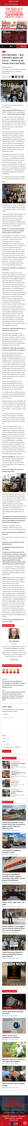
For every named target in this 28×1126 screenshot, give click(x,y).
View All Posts (14, 659)
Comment (5, 714)
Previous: (13, 683)
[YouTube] (17, 1124)
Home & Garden (7, 1031)
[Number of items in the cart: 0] (21, 4)
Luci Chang (5, 1015)
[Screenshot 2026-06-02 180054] (14, 36)
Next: (13, 695)
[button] (2, 46)
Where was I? (6, 783)
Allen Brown (5, 1039)
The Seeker (5, 830)
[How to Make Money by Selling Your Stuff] (14, 1002)
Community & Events (15, 761)
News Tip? (23, 46)
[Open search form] (14, 46)
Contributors (6, 1116)
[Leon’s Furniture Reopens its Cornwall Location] (14, 840)
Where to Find (14, 1120)
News (4, 51)
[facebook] (10, 1124)
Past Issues (19, 1118)
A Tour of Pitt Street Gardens (6, 793)
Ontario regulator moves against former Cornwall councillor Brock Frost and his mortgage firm (13, 928)
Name (4, 735)
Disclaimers (14, 1116)
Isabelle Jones (6, 1087)
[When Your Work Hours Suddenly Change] (14, 1073)
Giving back (21, 1116)
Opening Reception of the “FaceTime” (6, 774)
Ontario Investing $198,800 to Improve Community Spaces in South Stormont (12, 954)
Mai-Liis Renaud (8, 67)
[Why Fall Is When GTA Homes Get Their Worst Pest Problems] (14, 1050)
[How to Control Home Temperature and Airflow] (14, 1026)
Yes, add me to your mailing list (12, 747)
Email (4, 741)
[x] (12, 1124)
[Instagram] (14, 1124)
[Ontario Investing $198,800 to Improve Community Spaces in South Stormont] (14, 942)
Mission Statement (10, 1118)
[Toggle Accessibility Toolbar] (25, 1123)
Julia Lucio (5, 906)
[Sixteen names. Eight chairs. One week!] (14, 892)
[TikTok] (19, 1124)
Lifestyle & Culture (7, 1007)
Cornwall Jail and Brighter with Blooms (6, 765)
